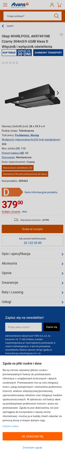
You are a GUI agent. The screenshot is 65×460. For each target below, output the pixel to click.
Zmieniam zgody (32, 447)
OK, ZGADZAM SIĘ (32, 436)
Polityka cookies (11, 426)
